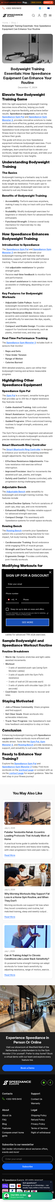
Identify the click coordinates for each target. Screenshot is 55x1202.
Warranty (35, 1103)
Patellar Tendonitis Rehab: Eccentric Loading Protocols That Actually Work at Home (27, 835)
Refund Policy (38, 1119)
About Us (6, 1115)
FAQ (4, 1119)
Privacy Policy (38, 1124)
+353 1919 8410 (13, 8)
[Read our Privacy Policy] (47, 613)
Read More (9, 855)
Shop (47, 2)
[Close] (50, 572)
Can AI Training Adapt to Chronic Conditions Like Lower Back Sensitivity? (26, 957)
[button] (33, 15)
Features (6, 1128)
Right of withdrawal (40, 1132)
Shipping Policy (38, 1115)
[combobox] (12, 599)
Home (5, 22)
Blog (13, 22)
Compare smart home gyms (13, 1134)
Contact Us (36, 1099)
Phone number (12, 593)
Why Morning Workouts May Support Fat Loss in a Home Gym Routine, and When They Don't (27, 897)
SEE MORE (27, 622)
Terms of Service (39, 1128)
